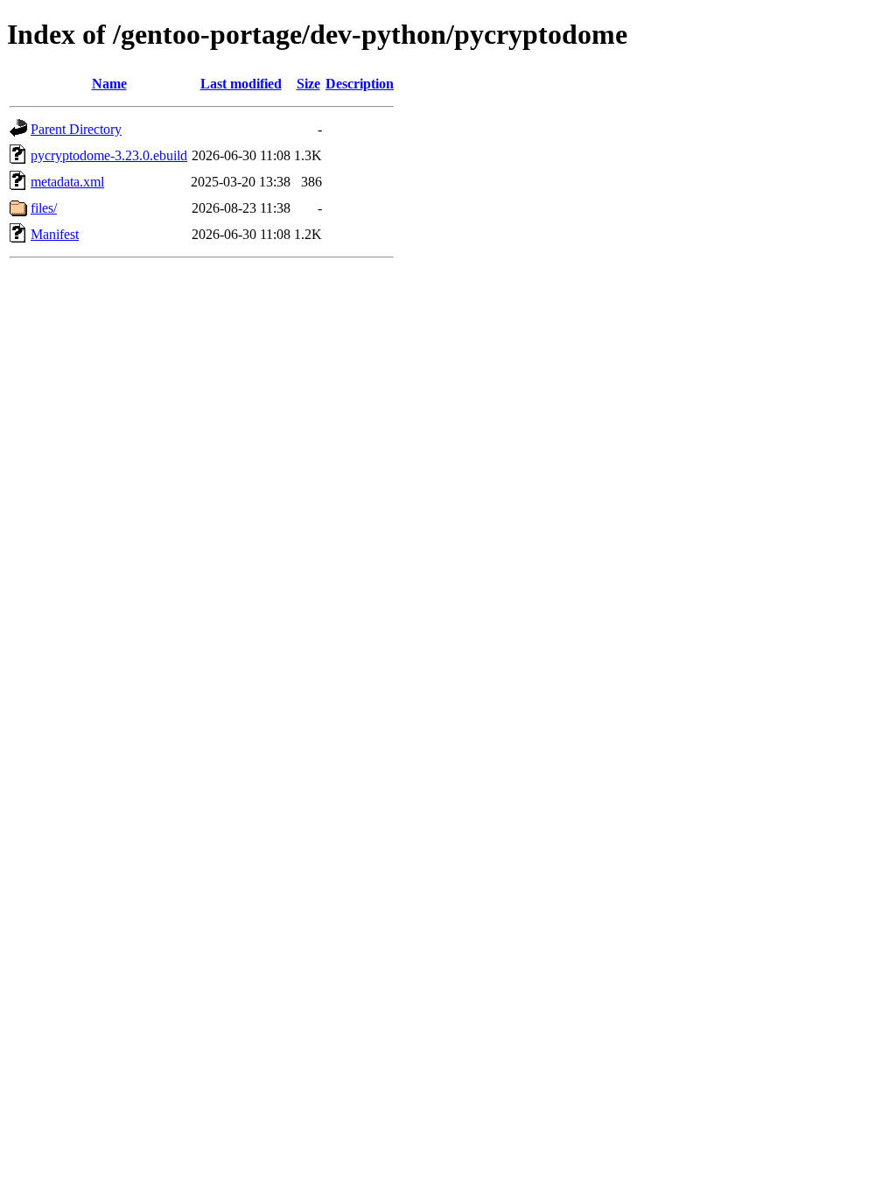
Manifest (55, 234)
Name (109, 83)
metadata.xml (67, 181)
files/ (44, 208)
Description (360, 83)
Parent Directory (76, 129)
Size (308, 83)
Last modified (241, 83)
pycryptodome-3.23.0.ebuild (109, 155)
